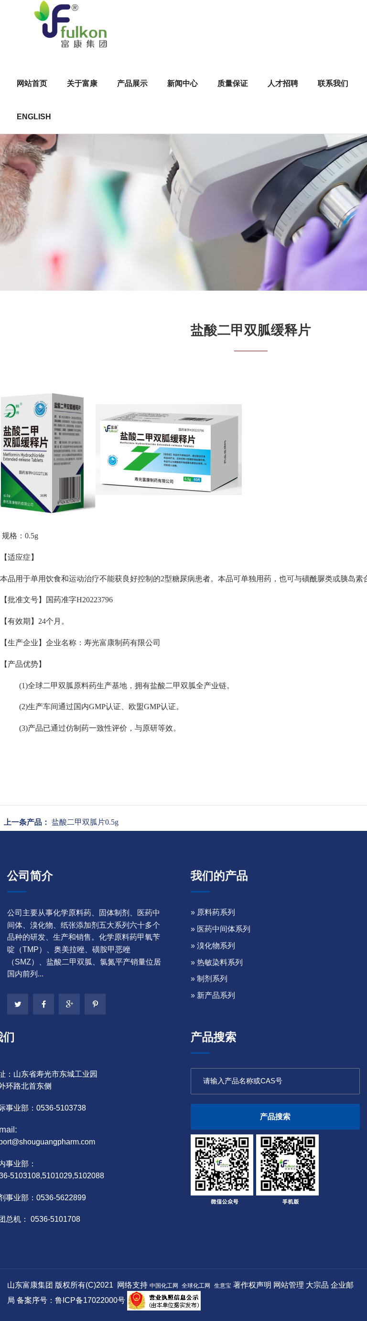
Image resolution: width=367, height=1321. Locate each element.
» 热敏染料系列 (217, 962)
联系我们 (333, 83)
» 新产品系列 (213, 995)
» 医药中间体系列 (220, 929)
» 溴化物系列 (213, 946)
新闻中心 (182, 83)
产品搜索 (275, 1116)
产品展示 (132, 83)
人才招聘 (283, 83)
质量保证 (232, 83)
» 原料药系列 (213, 912)
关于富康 (82, 83)
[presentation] (20, 155)
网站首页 (32, 83)
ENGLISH (34, 117)
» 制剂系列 (209, 979)
